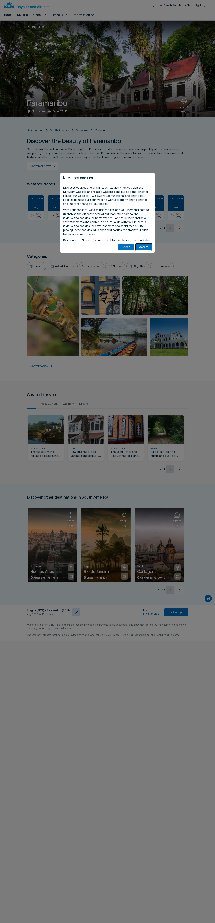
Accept (143, 247)
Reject (126, 247)
